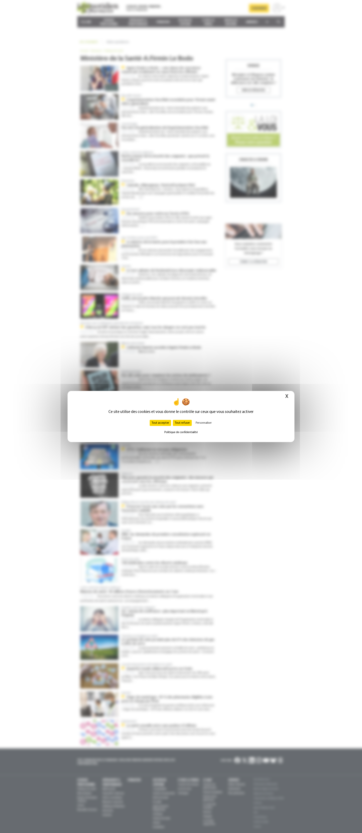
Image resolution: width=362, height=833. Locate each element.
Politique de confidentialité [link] (181, 432)
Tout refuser (182, 422)
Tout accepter (160, 422)
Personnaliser (204, 422)
